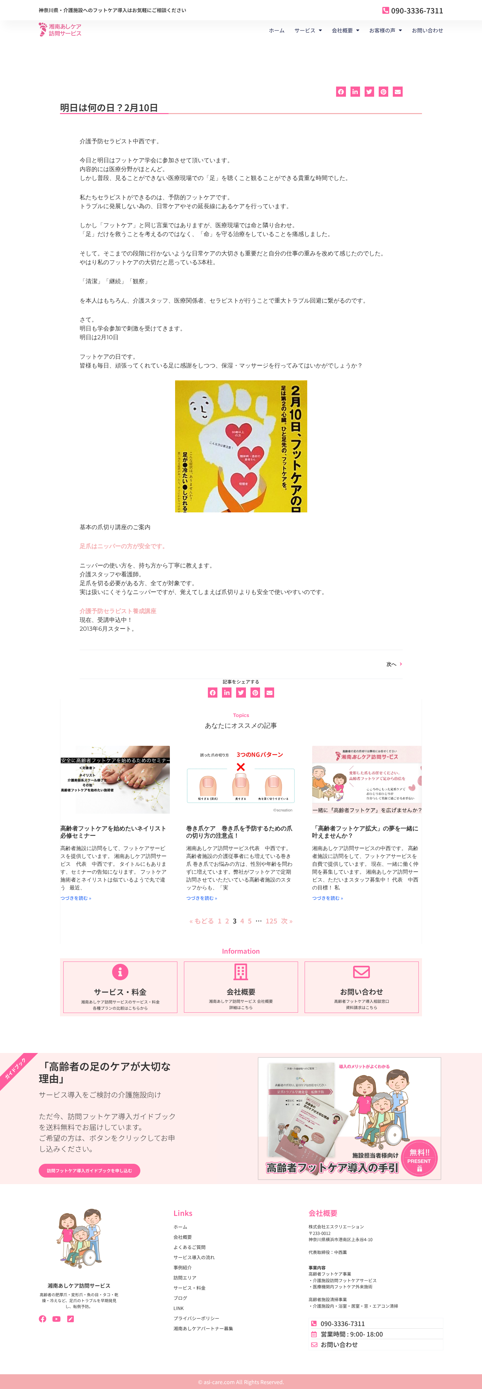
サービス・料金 (120, 991)
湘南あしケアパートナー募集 (203, 1328)
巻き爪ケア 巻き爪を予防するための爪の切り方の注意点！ (239, 832)
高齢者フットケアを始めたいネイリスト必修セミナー (113, 832)
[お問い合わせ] (361, 971)
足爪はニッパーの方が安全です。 (124, 546)
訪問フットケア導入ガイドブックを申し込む (89, 1170)
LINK (178, 1308)
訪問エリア (184, 1277)
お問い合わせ (427, 30)
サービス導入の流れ (194, 1257)
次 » (286, 920)
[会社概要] (240, 971)
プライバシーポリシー (196, 1318)
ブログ (180, 1298)
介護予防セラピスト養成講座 (118, 611)
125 (271, 920)
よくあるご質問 (189, 1247)
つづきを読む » (75, 898)
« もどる (202, 920)
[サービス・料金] (120, 971)
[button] (341, 92)
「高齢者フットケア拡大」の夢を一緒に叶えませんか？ (365, 832)
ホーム (277, 30)
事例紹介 (182, 1267)
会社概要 (241, 991)
